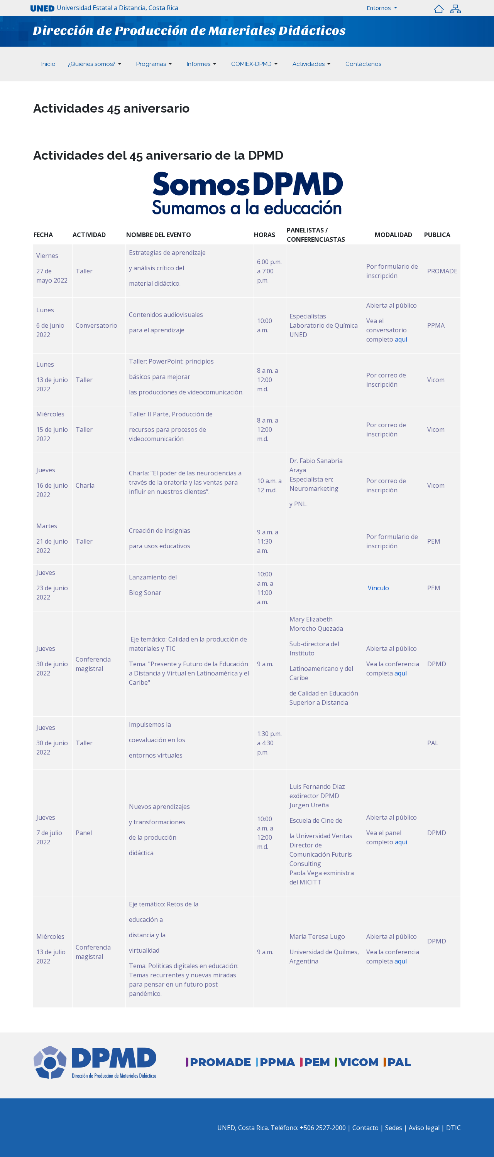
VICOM (359, 1062)
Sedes (394, 1127)
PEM (317, 1062)
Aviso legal (424, 1127)
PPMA (277, 1062)
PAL (399, 1062)
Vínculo (377, 588)
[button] (382, 8)
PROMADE (220, 1062)
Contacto (366, 1127)
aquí (401, 339)
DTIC (453, 1127)
